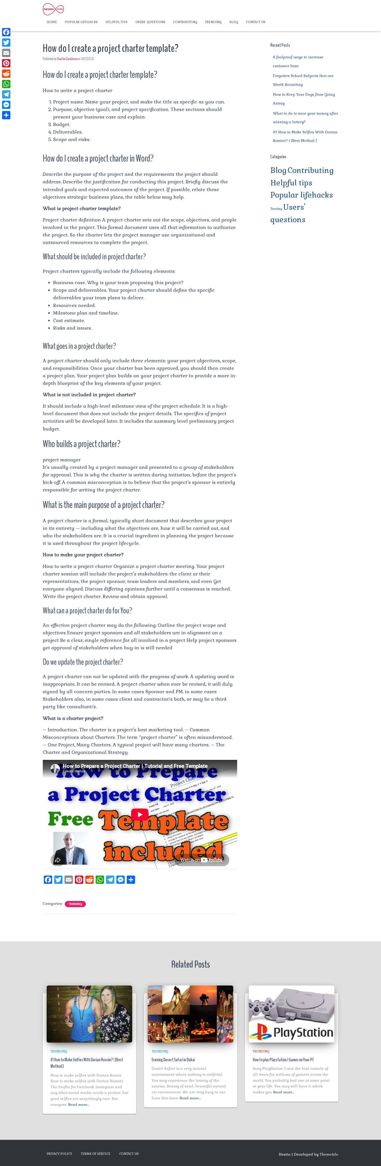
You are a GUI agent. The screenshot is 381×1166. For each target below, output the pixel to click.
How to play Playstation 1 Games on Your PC (283, 1060)
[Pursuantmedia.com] (53, 9)
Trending (213, 22)
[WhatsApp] (6, 84)
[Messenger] (6, 105)
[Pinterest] (6, 63)
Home (52, 22)
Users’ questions (150, 22)
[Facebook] (6, 32)
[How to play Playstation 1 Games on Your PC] (291, 1013)
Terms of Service (95, 1154)
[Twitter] (6, 42)
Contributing (185, 22)
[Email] (6, 53)
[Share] (6, 115)
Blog (233, 22)
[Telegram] (6, 94)
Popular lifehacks (81, 22)
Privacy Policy (59, 1154)
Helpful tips (116, 22)
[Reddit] (6, 73)
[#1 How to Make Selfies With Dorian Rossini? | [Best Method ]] (89, 1013)
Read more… (78, 1104)
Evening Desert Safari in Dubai (173, 1060)
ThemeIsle (329, 1154)
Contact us (255, 22)
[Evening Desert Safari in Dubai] (190, 1013)
